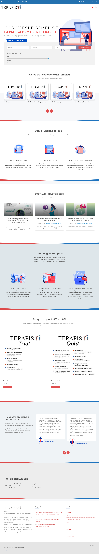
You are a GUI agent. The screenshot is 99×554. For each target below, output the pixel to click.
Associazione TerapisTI (42, 7)
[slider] (48, 58)
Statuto (69, 533)
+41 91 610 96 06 (23, 1)
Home (32, 7)
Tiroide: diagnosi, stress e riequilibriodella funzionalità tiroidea (80, 219)
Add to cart (8, 387)
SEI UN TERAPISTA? (15, 40)
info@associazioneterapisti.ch (10, 1)
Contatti (69, 529)
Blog (78, 7)
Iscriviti (95, 2)
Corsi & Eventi (85, 7)
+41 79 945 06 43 (24, 550)
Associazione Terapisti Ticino (22, 225)
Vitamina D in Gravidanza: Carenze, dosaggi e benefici (49, 219)
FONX (36, 550)
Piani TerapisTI (54, 7)
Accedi (89, 2)
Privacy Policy (70, 536)
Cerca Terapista (85, 47)
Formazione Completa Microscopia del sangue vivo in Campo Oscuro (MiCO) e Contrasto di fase (18, 220)
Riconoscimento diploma (67, 7)
